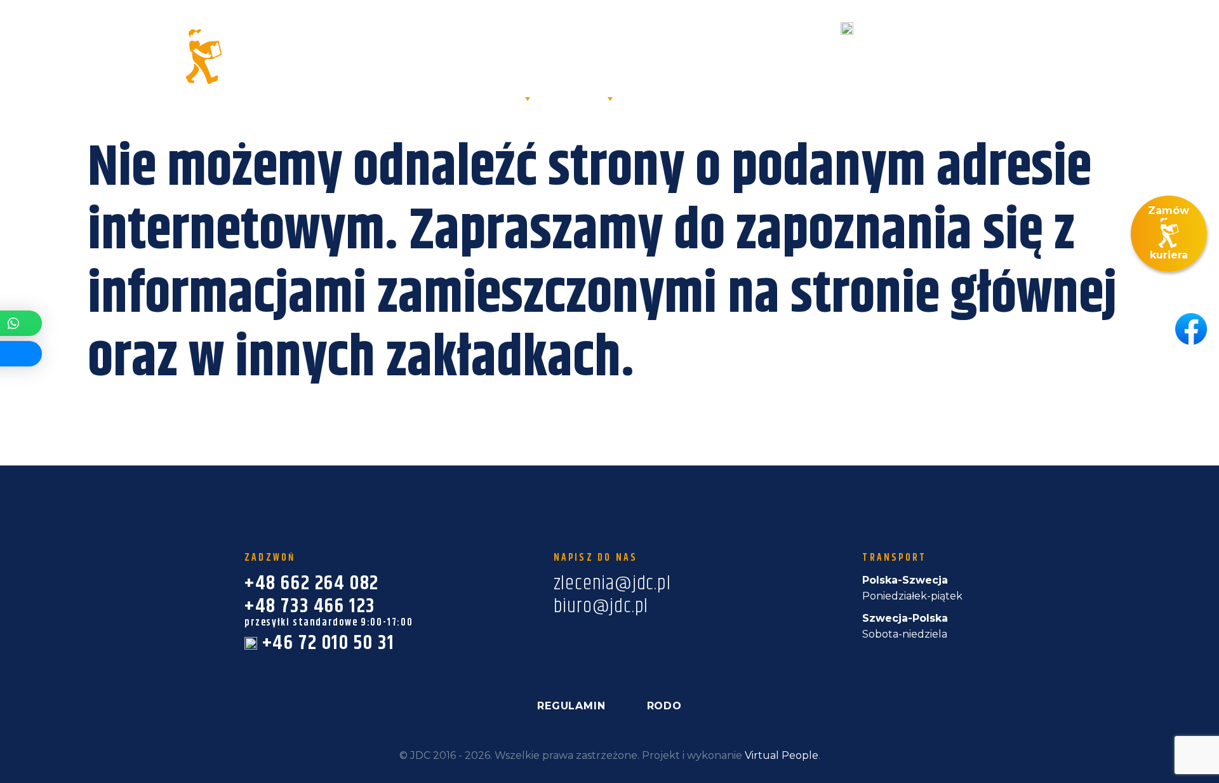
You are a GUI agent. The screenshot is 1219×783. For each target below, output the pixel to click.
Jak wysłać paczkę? (831, 98)
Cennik (721, 98)
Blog (1108, 98)
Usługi (577, 98)
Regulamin (571, 706)
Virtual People (781, 755)
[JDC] (155, 57)
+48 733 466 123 (747, 56)
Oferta (493, 98)
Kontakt (1064, 123)
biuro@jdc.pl (1078, 47)
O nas (429, 98)
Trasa (658, 98)
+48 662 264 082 (718, 28)
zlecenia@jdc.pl (1086, 28)
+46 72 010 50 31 (904, 28)
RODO (664, 706)
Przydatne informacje (995, 98)
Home (372, 98)
